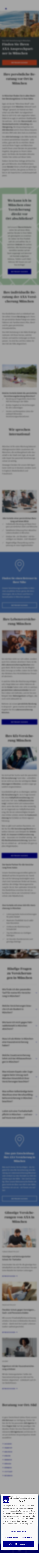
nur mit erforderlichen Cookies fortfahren (18, 1538)
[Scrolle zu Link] (6, 1499)
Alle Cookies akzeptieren (18, 1544)
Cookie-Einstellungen (18, 1531)
